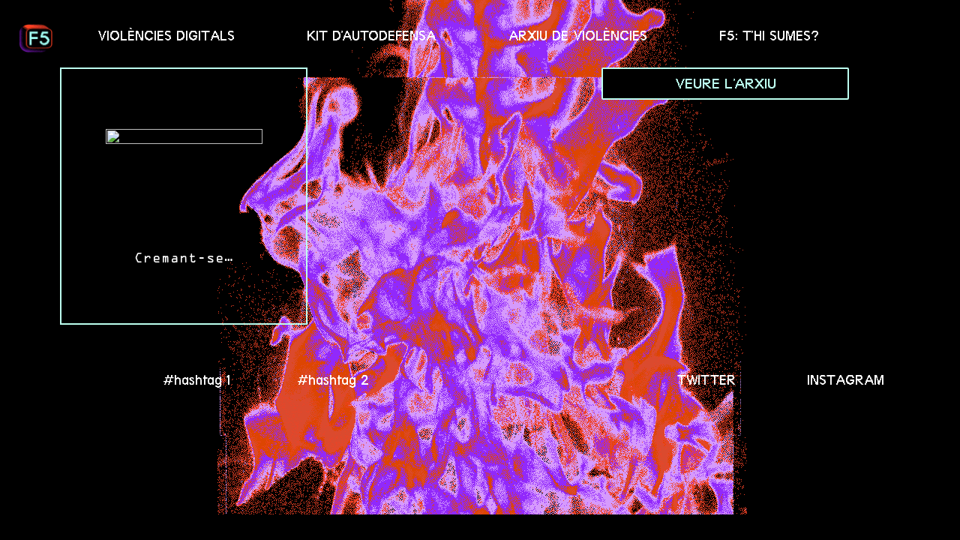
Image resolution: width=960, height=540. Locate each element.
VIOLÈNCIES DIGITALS (166, 36)
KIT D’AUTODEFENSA (371, 36)
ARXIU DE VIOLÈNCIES (577, 36)
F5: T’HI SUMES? (769, 36)
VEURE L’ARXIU (725, 83)
